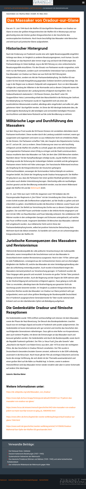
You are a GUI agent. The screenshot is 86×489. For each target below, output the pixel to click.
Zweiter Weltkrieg (36, 8)
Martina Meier (24, 14)
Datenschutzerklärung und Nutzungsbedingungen (23, 480)
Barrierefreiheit (43, 480)
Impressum (3, 480)
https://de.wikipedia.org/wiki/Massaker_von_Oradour (28, 392)
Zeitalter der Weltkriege (20, 8)
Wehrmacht (35, 188)
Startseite (7, 8)
